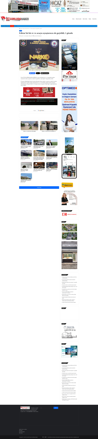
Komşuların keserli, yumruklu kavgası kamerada (69, 373)
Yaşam (24, 28)
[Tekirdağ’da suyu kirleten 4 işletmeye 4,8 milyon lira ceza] (26, 153)
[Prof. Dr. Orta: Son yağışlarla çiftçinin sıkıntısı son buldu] (51, 142)
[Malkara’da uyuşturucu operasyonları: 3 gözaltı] (26, 165)
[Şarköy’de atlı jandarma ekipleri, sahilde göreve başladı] (26, 142)
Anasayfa (21, 28)
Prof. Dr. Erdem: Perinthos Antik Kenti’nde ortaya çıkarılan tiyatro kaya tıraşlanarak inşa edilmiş (38, 158)
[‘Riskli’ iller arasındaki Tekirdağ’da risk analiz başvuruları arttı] (39, 165)
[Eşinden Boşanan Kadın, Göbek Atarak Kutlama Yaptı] (39, 142)
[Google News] (41, 110)
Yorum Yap (39, 187)
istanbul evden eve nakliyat (23, 429)
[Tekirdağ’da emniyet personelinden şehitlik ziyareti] (51, 165)
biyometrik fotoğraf (22, 431)
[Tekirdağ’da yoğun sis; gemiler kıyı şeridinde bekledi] (51, 153)
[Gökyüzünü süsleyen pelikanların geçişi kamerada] (26, 176)
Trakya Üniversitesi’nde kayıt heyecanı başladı (69, 302)
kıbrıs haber (20, 430)
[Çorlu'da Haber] (15, 19)
